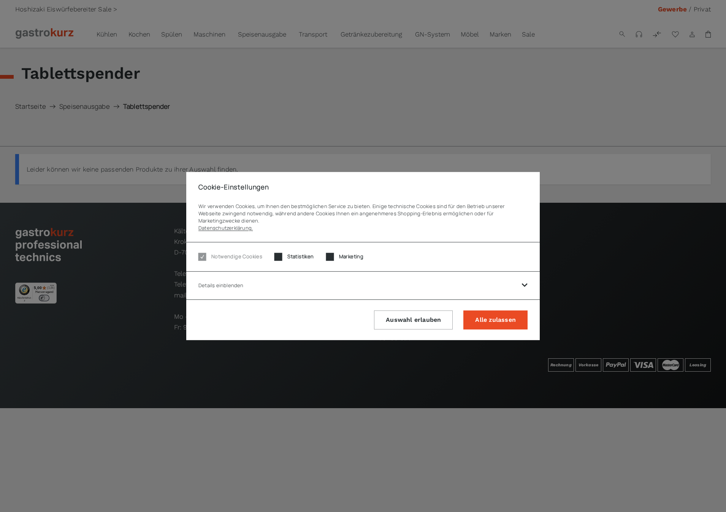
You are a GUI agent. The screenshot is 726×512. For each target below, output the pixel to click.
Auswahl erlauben (413, 319)
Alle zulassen (495, 319)
